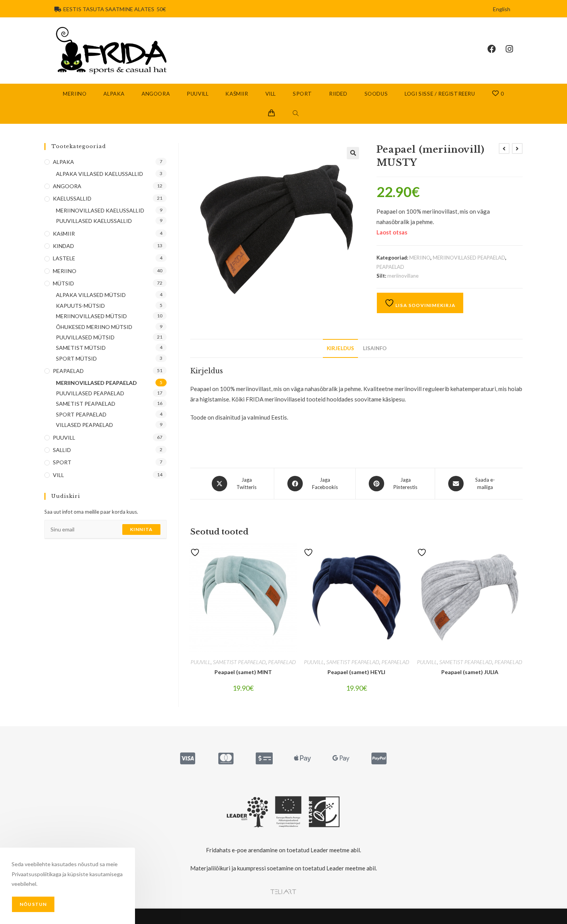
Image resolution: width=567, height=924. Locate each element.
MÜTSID (63, 283)
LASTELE (64, 258)
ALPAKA (63, 161)
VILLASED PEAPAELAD (84, 425)
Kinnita (141, 529)
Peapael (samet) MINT (243, 672)
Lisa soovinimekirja (425, 305)
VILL (58, 475)
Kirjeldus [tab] (340, 348)
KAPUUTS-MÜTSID (80, 305)
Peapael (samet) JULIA (469, 672)
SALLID (62, 450)
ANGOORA (67, 186)
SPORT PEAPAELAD (81, 414)
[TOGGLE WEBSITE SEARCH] (295, 114)
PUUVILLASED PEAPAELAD (90, 393)
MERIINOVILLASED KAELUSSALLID (100, 210)
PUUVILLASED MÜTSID (85, 337)
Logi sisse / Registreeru (440, 94)
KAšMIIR (64, 233)
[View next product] (517, 148)
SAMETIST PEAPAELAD (239, 662)
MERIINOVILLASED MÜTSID (91, 316)
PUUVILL (201, 662)
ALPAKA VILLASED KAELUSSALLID (99, 173)
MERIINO (419, 258)
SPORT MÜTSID (76, 358)
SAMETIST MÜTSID (81, 347)
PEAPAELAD (390, 267)
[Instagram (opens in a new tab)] (514, 49)
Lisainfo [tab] (374, 348)
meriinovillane (402, 276)
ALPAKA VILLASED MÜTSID (91, 295)
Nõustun (33, 904)
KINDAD (63, 246)
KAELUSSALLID (72, 198)
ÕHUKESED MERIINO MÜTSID (94, 327)
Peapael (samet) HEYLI (356, 672)
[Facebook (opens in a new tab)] (497, 49)
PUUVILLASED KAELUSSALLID (94, 221)
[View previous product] (504, 148)
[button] (353, 153)
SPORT (62, 462)
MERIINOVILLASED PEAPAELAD (469, 258)
